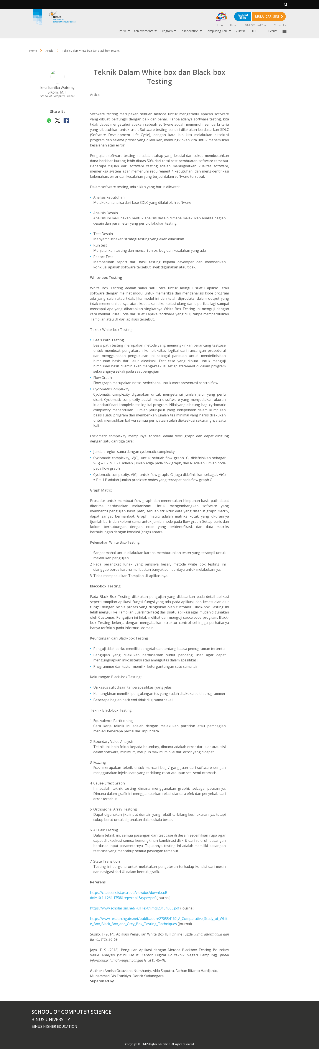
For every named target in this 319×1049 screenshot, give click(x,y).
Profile (122, 31)
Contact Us (280, 25)
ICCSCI (256, 31)
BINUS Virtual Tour (256, 25)
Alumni (234, 25)
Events (273, 31)
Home (219, 25)
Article (49, 51)
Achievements (143, 31)
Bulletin (240, 31)
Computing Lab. (217, 31)
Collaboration (189, 31)
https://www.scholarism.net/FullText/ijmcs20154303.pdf (134, 908)
